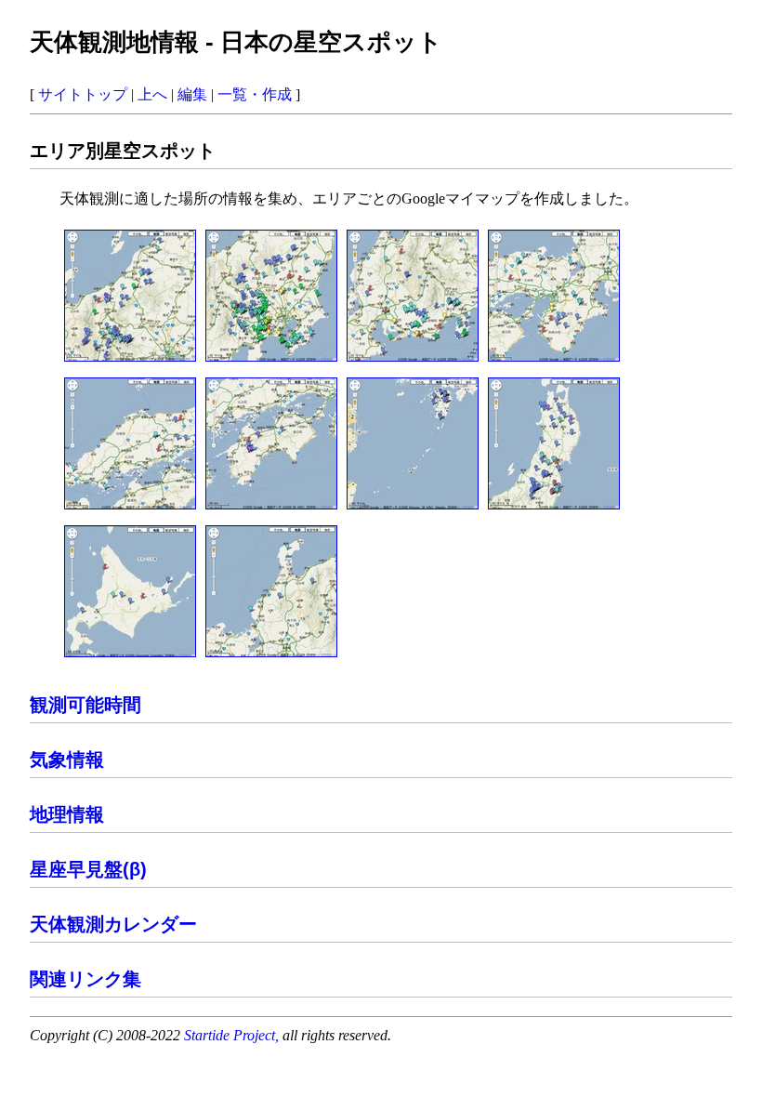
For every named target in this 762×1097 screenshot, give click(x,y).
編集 (192, 94)
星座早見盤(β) (88, 869)
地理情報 (67, 814)
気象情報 (67, 759)
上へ (152, 94)
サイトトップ (82, 94)
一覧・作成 (254, 94)
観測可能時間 (85, 704)
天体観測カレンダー (113, 924)
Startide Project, (233, 1035)
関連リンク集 (85, 979)
